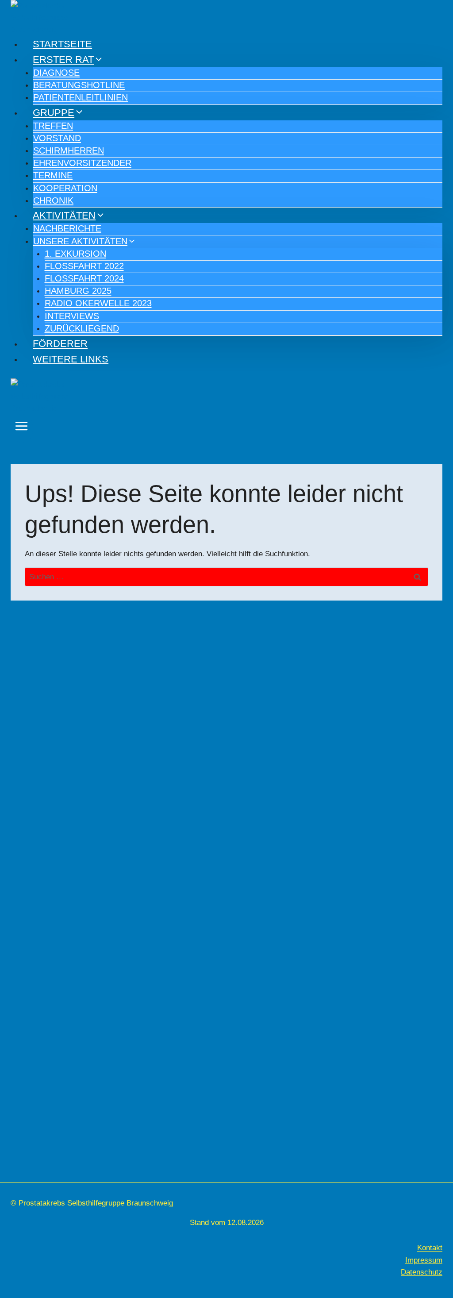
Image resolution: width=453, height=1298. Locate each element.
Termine (53, 175)
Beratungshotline (79, 85)
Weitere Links (70, 359)
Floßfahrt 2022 (84, 266)
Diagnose (56, 72)
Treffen (53, 126)
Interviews (72, 316)
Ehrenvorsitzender (82, 163)
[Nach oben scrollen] (441, 1246)
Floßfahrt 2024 (84, 278)
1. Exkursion (75, 253)
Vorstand (57, 138)
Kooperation (65, 188)
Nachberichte (67, 228)
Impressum (423, 1260)
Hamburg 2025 (78, 291)
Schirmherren (68, 150)
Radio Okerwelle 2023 (98, 303)
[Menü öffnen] (22, 428)
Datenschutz (421, 1272)
